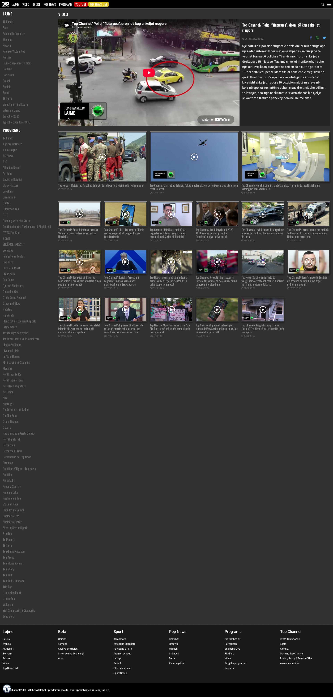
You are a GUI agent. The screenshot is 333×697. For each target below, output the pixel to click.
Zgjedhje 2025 (11, 116)
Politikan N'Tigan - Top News (19, 468)
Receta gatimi (176, 663)
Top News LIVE (98, 4)
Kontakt (284, 648)
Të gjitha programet (235, 663)
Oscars (7, 427)
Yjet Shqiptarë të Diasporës (19, 610)
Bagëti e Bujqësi (12, 179)
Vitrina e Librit (11, 110)
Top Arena (8, 557)
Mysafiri (7, 368)
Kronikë (7, 643)
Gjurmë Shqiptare (13, 285)
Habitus (7, 309)
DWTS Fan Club (11, 232)
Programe (65, 4)
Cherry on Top (11, 209)
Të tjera (7, 98)
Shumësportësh (122, 668)
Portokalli (8, 480)
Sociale (7, 86)
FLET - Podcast (11, 268)
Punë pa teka (10, 492)
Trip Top (7, 586)
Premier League (122, 653)
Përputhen (9, 445)
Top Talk (7, 575)
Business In (9, 197)
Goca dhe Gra (10, 291)
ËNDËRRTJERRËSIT (13, 244)
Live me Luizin (11, 350)
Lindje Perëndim (12, 344)
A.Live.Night (10, 150)
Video (25, 4)
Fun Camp (8, 279)
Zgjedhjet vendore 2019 (16, 122)
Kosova (7, 45)
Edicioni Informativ (14, 33)
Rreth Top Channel (290, 639)
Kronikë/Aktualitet (14, 51)
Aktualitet (8, 648)
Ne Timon (8, 392)
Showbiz (174, 639)
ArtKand (7, 173)
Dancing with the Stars (16, 220)
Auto (60, 658)
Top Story (8, 569)
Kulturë (7, 57)
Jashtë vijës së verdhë (15, 333)
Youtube (80, 4)
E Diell (6, 238)
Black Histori (10, 185)
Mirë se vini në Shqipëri (16, 362)
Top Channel (290, 631)
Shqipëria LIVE (232, 648)
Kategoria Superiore (124, 643)
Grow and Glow (11, 303)
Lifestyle (173, 643)
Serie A (118, 663)
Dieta (172, 658)
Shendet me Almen (13, 510)
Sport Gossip (120, 673)
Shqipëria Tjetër (12, 522)
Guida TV (229, 668)
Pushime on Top (12, 498)
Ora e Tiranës (10, 421)
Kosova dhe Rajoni (68, 648)
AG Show (8, 155)
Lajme (15, 4)
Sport (36, 4)
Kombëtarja (120, 639)
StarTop (7, 533)
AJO (5, 161)
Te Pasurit (9, 539)
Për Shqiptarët (11, 439)
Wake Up (8, 604)
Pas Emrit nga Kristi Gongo (18, 433)
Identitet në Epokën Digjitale (19, 321)
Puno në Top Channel (291, 653)
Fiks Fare (8, 262)
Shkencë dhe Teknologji (71, 653)
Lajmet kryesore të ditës (17, 63)
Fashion (173, 648)
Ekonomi (7, 39)
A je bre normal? (12, 144)
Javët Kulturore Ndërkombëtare (21, 339)
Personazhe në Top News (17, 457)
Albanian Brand (11, 167)
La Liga (117, 658)
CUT (5, 215)
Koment (62, 643)
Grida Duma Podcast (14, 297)
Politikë (7, 639)
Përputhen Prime (12, 451)
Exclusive (8, 250)
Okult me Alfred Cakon (16, 409)
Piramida (8, 462)
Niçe (5, 398)
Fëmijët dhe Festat (14, 256)
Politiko (7, 474)
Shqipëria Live (11, 516)
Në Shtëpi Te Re (12, 374)
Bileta (283, 643)
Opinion (62, 639)
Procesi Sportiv (12, 486)
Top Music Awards (13, 563)
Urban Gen (9, 598)
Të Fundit (8, 21)
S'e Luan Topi (10, 504)
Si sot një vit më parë (15, 527)
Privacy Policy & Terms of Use (296, 658)
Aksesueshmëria (289, 663)
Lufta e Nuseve (11, 356)
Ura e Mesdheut (12, 592)
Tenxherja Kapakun (14, 551)
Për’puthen (231, 643)
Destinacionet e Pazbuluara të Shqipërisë (27, 226)
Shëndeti (174, 653)
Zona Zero (8, 616)
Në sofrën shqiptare (14, 386)
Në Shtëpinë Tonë (13, 380)
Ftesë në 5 (9, 274)
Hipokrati (8, 315)
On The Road (10, 415)
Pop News (50, 4)
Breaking (8, 191)
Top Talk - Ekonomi (13, 581)
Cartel (6, 203)
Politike (7, 69)
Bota (5, 27)
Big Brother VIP (233, 639)
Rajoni (6, 80)
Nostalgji (8, 403)
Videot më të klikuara (15, 104)
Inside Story (10, 327)
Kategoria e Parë (123, 648)
